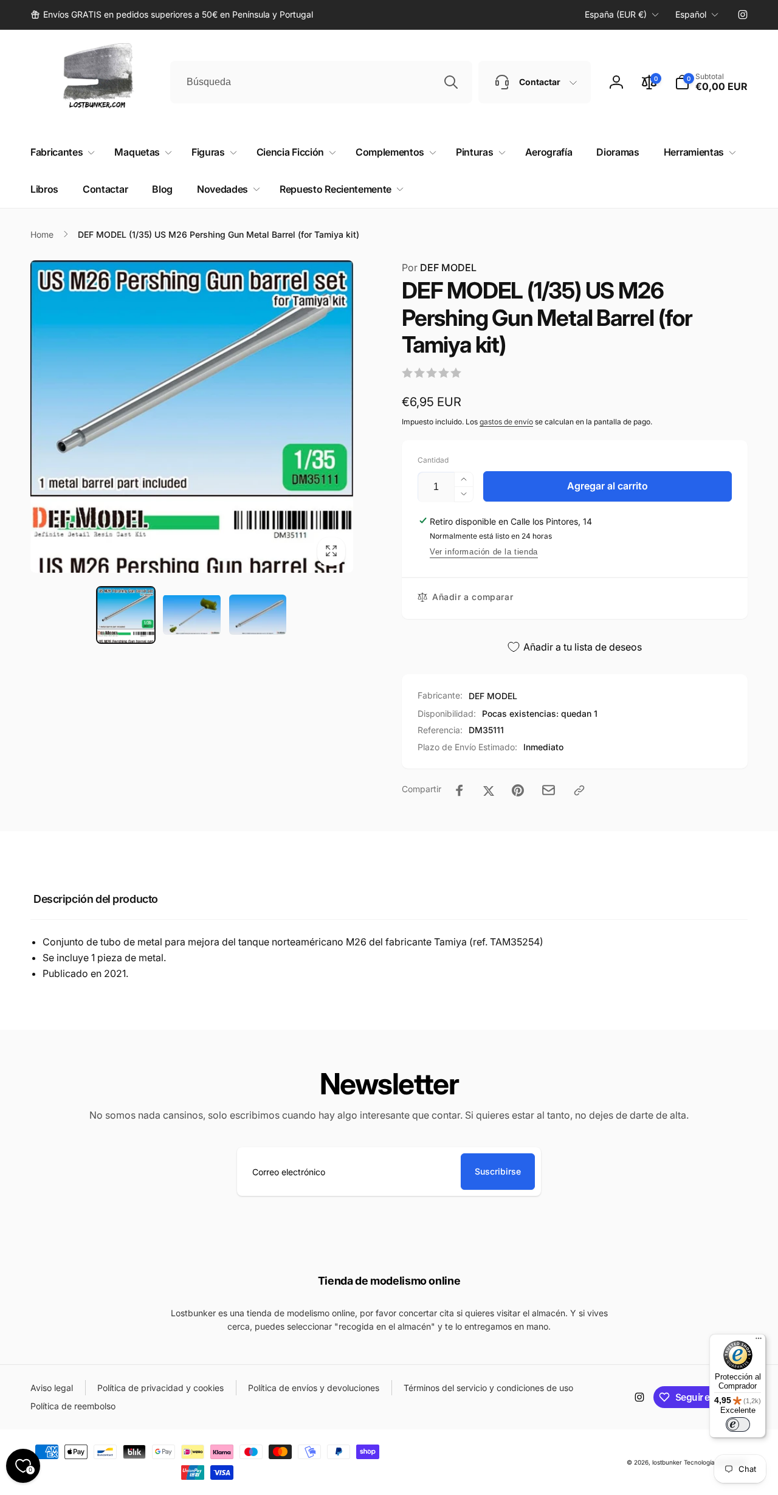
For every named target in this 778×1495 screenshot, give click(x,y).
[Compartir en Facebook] (459, 790)
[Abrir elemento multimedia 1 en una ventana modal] (191, 416)
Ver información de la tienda (484, 551)
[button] (711, 82)
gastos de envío (506, 421)
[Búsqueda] (451, 82)
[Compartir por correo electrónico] (548, 790)
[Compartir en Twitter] (489, 790)
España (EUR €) (616, 14)
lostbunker (667, 1462)
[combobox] (321, 82)
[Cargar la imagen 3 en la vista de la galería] (257, 615)
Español (690, 14)
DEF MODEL (439, 267)
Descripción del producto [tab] (95, 899)
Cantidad (433, 460)
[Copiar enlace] (579, 790)
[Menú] (758, 1341)
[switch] (738, 1424)
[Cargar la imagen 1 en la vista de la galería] (125, 614)
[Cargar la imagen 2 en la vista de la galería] (191, 614)
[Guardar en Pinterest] (518, 790)
